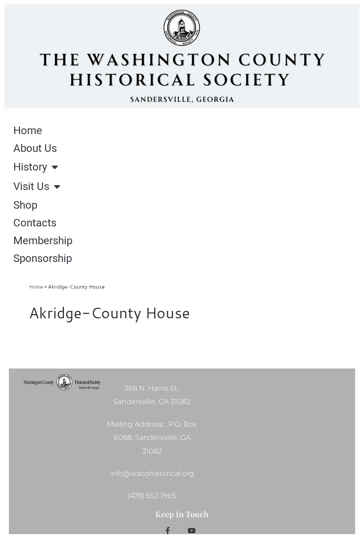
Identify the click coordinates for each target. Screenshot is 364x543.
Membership (42, 240)
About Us (35, 148)
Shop (25, 205)
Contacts (34, 223)
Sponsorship (42, 258)
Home (27, 130)
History (30, 167)
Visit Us (31, 186)
